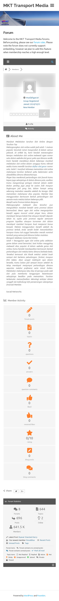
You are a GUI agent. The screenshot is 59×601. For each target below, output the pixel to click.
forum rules (39, 42)
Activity (30, 128)
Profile (30, 124)
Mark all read (39, 551)
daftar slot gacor (39, 166)
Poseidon (41, 596)
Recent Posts (45, 540)
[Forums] (6, 69)
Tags (27, 543)
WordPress (28, 596)
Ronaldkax (30, 540)
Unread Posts (14, 543)
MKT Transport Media (25, 5)
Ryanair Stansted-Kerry (28, 537)
